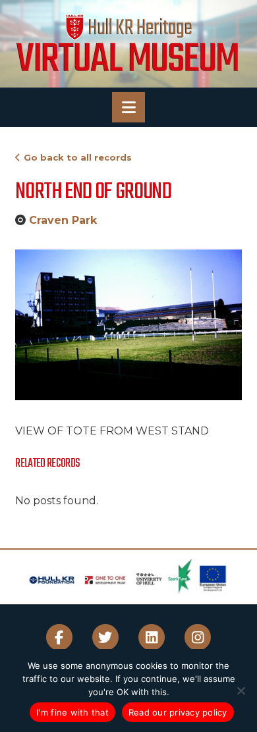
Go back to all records (78, 157)
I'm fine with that (72, 712)
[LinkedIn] (151, 637)
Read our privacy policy (177, 712)
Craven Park (63, 220)
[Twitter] (105, 637)
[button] (128, 107)
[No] (240, 690)
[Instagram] (198, 637)
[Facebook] (59, 637)
